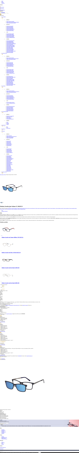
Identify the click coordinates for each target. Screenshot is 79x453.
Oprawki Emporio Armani (10, 158)
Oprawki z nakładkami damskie (11, 37)
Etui (7, 126)
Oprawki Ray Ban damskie (10, 49)
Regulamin (3, 442)
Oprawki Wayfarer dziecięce (10, 99)
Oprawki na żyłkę (9, 149)
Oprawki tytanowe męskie (10, 72)
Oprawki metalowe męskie (10, 69)
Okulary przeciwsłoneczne (10, 137)
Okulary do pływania (9, 116)
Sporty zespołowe (9, 118)
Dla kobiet (3, 429)
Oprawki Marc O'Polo (9, 164)
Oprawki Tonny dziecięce (10, 110)
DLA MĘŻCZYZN (4, 53)
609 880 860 (3, 358)
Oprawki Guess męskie (10, 78)
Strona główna (2, 174)
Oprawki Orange (9, 167)
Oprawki (49, 208)
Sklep (5, 174)
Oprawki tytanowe (9, 151)
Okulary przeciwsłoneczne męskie (11, 59)
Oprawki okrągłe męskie (10, 63)
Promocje (3, 433)
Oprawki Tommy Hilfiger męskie (11, 84)
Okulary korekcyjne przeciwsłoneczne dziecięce (13, 91)
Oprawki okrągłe (9, 142)
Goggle (8, 124)
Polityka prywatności (4, 438)
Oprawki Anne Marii (9, 155)
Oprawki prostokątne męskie (10, 64)
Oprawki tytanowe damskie (10, 36)
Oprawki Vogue (9, 171)
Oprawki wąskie (9, 144)
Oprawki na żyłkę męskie (10, 70)
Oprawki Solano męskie (10, 83)
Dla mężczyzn (10, 208)
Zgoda (39, 452)
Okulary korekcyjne (9, 135)
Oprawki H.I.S (8, 161)
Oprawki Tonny (9, 170)
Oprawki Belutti (9, 156)
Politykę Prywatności (25, 305)
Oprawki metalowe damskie (10, 33)
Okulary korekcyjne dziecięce (10, 90)
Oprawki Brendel (9, 157)
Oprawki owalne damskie (10, 28)
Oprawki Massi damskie (10, 47)
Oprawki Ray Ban (9, 168)
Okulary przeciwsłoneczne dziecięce (11, 92)
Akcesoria (3, 432)
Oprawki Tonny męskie (10, 85)
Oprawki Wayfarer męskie (10, 66)
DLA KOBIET (4, 16)
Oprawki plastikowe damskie (10, 35)
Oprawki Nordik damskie (10, 48)
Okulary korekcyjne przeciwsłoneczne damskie (13, 22)
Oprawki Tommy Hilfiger (10, 169)
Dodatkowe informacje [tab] (5, 211)
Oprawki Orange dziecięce (10, 109)
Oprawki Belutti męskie (10, 76)
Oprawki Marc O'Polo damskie (11, 46)
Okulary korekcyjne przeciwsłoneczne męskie (13, 58)
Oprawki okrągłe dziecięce (10, 96)
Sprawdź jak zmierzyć (9, 313)
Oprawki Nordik (9, 166)
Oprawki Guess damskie (10, 44)
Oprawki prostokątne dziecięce (11, 97)
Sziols (7, 122)
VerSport (8, 123)
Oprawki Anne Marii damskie (10, 40)
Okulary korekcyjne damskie (10, 21)
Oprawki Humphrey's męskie (10, 79)
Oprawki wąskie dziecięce (10, 98)
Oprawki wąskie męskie (10, 65)
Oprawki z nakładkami (10, 152)
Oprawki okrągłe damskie (10, 27)
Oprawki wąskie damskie (10, 29)
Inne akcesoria (8, 128)
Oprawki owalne (9, 143)
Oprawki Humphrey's (9, 162)
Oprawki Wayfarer (9, 145)
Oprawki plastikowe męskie (59, 208)
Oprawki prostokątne (66, 208)
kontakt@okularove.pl (3, 447)
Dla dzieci (3, 431)
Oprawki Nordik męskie (10, 82)
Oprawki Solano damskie (10, 50)
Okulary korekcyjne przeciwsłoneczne (12, 136)
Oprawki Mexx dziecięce (10, 108)
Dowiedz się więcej (2, 331)
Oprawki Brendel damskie (10, 42)
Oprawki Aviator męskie (10, 62)
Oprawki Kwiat (9, 163)
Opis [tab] (2, 210)
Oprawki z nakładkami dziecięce (11, 103)
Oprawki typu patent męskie (10, 71)
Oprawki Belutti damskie (10, 41)
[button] (2, 15)
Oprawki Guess (9, 160)
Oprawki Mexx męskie (10, 81)
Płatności (3, 436)
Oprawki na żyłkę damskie (10, 34)
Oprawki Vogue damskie (10, 52)
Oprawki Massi (9, 165)
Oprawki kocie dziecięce (10, 95)
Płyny (7, 127)
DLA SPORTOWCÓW (5, 111)
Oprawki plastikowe (9, 150)
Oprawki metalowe (9, 148)
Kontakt (3, 2)
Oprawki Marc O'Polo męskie (10, 80)
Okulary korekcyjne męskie (10, 57)
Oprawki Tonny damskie (10, 51)
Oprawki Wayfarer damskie (10, 30)
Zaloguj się (3, 3)
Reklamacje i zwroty (4, 437)
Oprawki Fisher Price (9, 159)
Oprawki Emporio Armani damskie (11, 43)
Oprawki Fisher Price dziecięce (11, 106)
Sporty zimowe (9, 117)
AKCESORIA (4, 125)
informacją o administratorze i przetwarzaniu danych (12, 305)
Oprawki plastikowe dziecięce (10, 102)
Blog (2, 1)
